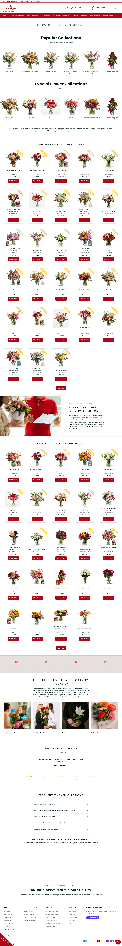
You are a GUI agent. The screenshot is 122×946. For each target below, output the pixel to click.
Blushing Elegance (108, 331)
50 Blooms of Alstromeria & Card (13, 629)
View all (61, 388)
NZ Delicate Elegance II (61, 250)
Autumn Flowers (9, 929)
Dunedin (74, 895)
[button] (118, 942)
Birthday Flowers (29, 911)
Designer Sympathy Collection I (37, 369)
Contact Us (73, 911)
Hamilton (48, 895)
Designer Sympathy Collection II (84, 210)
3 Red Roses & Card (61, 589)
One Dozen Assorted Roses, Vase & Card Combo (61, 628)
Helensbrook (28, 843)
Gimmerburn (57, 843)
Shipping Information (53, 923)
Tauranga (55, 895)
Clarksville (48, 843)
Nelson (93, 895)
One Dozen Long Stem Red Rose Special (108, 588)
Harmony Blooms (85, 290)
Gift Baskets (84, 15)
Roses (76, 15)
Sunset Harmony (108, 250)
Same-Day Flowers (108, 15)
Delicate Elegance (61, 290)
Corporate (7, 926)
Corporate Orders (95, 15)
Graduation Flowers (30, 920)
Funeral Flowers (29, 914)
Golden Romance (37, 630)
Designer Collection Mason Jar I (37, 330)
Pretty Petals (37, 250)
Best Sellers (47, 15)
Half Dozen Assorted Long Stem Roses (13, 171)
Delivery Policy (50, 917)
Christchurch (40, 895)
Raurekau (65, 843)
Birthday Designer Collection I (13, 369)
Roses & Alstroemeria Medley (108, 509)
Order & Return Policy (53, 911)
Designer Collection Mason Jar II (13, 210)
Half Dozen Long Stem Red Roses (37, 171)
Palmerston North (84, 895)
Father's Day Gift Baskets (17, 15)
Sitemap (72, 920)
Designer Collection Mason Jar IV (13, 470)
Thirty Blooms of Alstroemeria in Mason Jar (85, 329)
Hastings (62, 895)
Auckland (23, 895)
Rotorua (99, 895)
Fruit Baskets (8, 917)
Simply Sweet (13, 589)
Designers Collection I (37, 588)
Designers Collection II (13, 289)
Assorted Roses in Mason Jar (13, 548)
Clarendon (88, 843)
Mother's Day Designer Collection (13, 249)
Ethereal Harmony (108, 211)
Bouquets (7, 911)
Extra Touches (8, 923)
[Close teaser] (14, 944)
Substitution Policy (52, 914)
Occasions (66, 15)
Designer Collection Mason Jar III (61, 171)
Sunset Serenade (108, 290)
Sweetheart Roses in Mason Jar (61, 548)
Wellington (31, 895)
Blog (70, 923)
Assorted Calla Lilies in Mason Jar (84, 629)
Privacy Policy (50, 926)
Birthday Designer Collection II (85, 249)
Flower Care (73, 917)
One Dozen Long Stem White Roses (84, 588)
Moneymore (74, 843)
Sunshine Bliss (61, 370)
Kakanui (81, 843)
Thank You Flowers (30, 917)
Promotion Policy (51, 920)
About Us (72, 914)
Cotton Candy (61, 211)
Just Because (37, 211)
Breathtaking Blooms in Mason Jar (13, 330)
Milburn (41, 843)
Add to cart (13, 181)
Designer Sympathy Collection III (37, 289)
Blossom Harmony (84, 172)
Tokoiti (36, 843)
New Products (56, 15)
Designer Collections (32, 15)
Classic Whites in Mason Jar (109, 171)
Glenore (95, 843)
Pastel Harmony (60, 331)
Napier (68, 895)
